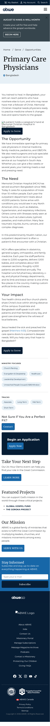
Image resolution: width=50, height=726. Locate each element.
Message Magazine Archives (25, 647)
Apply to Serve (12, 131)
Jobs (25, 629)
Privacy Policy (25, 704)
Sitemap (24, 711)
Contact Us (25, 633)
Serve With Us (13, 548)
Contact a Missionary (25, 656)
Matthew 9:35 (17, 330)
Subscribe (25, 584)
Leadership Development (14, 379)
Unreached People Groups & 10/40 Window (21, 385)
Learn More (11, 477)
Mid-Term (37, 402)
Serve (18, 49)
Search (44, 2)
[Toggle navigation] (45, 9)
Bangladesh (12, 75)
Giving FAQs (25, 665)
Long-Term (22, 402)
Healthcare (35, 374)
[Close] (46, 17)
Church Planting (11, 368)
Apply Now (15, 446)
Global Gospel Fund (18, 506)
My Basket (12, 2)
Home (6, 49)
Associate (8, 402)
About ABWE (25, 624)
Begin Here (12, 34)
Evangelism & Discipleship (14, 374)
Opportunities (33, 49)
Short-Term (8, 408)
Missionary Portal (24, 638)
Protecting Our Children (25, 661)
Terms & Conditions (25, 707)
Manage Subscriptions (25, 643)
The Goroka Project (18, 509)
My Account (29, 2)
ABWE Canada (26, 699)
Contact (8, 426)
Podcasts (24, 652)
